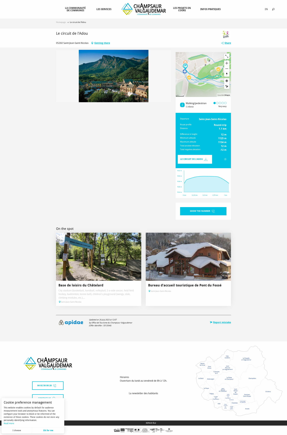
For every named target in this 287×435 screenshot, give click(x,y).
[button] (273, 9)
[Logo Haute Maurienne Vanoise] (47, 363)
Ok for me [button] (48, 430)
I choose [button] (17, 430)
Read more (9, 423)
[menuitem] (76, 9)
